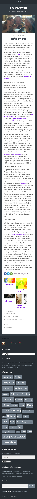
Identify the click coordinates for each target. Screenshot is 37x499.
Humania (18, 400)
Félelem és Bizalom (20, 394)
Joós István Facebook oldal (10, 496)
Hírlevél (6, 405)
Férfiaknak (8, 399)
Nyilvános (21, 319)
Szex (20, 427)
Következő (9, 327)
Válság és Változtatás (14, 436)
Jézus (30, 405)
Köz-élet (6, 411)
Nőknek (8, 316)
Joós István (9, 311)
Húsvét (15, 405)
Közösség (16, 410)
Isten (22, 405)
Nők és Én (18, 39)
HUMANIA (5, 471)
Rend (5, 421)
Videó (30, 432)
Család (18, 377)
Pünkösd (25, 416)
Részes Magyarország (24, 422)
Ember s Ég (21, 388)
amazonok (7, 154)
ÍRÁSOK (15, 319)
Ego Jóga (21, 383)
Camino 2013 (8, 377)
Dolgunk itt (9, 382)
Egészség (7, 388)
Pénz (19, 416)
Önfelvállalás (14, 316)
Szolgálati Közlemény (9, 432)
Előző (7, 324)
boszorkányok (16, 154)
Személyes (13, 427)
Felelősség (9, 319)
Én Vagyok (18, 8)
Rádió (12, 422)
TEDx (18, 432)
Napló (4, 416)
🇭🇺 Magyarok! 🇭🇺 (16, 343)
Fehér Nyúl (6, 394)
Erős (18, 54)
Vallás (23, 432)
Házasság (28, 400)
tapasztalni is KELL (15, 476)
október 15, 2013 (18, 35)
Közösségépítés (28, 411)
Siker (5, 427)
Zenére (23, 183)
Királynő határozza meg (18, 234)
